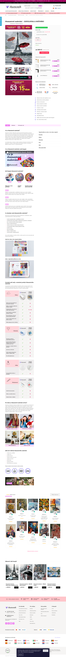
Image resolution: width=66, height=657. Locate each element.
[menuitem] (11, 11)
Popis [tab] (8, 125)
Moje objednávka (41, 2)
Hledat (40, 5)
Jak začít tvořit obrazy (8, 2)
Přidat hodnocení (8, 496)
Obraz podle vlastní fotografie (44, 609)
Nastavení (20, 654)
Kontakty (36, 2)
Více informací (31, 652)
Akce (41, 613)
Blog (17, 2)
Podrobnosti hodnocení (19, 23)
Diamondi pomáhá (23, 2)
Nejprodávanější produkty (45, 611)
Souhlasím (45, 650)
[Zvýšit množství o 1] (38, 52)
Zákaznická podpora (8, 619)
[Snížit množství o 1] (38, 53)
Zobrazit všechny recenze (32, 551)
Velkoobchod (54, 612)
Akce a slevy (32, 621)
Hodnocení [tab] (13, 125)
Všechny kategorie (44, 615)
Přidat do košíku (44, 53)
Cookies (31, 619)
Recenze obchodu (54, 610)
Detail (16, 587)
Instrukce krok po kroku (22, 610)
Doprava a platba (30, 2)
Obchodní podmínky (33, 610)
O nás (14, 2)
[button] (55, 494)
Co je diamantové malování (23, 608)
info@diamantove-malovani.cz (10, 616)
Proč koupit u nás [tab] (21, 125)
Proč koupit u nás (21, 619)
